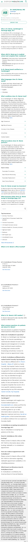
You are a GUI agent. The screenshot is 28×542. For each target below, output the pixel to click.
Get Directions (6, 269)
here (11, 118)
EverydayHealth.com (7, 405)
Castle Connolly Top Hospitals (10, 392)
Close (25, 541)
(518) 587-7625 (14, 22)
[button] (26, 1)
